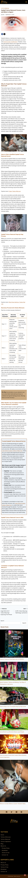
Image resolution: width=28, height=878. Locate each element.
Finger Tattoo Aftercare (15, 191)
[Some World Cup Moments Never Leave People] (14, 719)
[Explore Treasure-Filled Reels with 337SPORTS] (14, 643)
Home (2, 835)
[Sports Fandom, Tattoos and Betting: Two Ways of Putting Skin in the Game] (14, 671)
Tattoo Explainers (6, 841)
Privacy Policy (6, 848)
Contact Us (5, 855)
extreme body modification (10, 41)
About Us (3, 846)
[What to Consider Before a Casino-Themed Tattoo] (14, 781)
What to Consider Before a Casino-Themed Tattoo (13, 803)
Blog (2, 843)
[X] (4, 34)
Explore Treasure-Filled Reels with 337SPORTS (12, 659)
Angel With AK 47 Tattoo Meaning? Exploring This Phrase (6, 611)
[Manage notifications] (25, 875)
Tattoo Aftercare (6, 837)
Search (2, 620)
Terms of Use (5, 852)
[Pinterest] (21, 812)
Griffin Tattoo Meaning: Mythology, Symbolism (21, 610)
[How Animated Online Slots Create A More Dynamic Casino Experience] (14, 744)
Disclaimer (5, 850)
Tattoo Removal (5, 8)
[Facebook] (2, 34)
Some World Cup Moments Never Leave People (12, 732)
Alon (3, 14)
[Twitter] (11, 812)
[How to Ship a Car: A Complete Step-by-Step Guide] (14, 696)
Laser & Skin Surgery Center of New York (12, 450)
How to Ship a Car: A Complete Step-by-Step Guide (13, 706)
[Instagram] (16, 812)
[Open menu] (26, 2)
